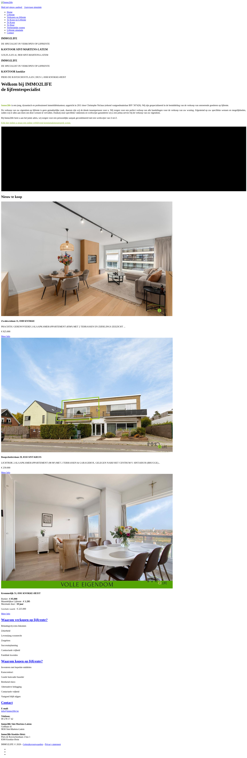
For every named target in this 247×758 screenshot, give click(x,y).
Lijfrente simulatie (15, 30)
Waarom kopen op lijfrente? (22, 661)
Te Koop (11, 22)
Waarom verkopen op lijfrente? (24, 620)
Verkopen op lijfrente (16, 17)
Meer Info (5, 336)
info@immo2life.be (10, 711)
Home (9, 12)
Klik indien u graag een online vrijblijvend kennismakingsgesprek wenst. (36, 123)
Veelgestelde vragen (16, 27)
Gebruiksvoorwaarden (33, 744)
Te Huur (10, 25)
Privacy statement (53, 744)
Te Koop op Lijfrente (16, 20)
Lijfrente (11, 14)
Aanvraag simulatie (33, 7)
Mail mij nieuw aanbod (12, 7)
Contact (10, 33)
